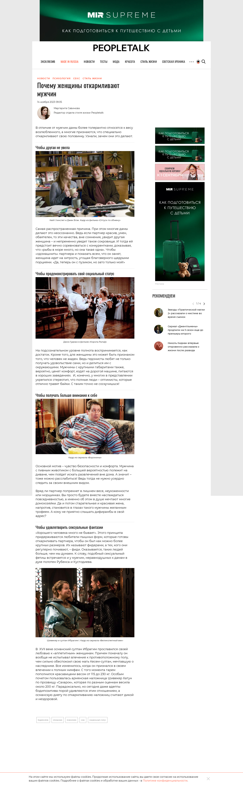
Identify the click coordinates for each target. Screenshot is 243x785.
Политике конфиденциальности (165, 780)
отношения (57, 719)
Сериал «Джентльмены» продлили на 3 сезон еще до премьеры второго (185, 330)
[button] (204, 303)
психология (71, 719)
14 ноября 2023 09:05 (49, 101)
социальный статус (97, 719)
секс (83, 719)
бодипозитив (43, 719)
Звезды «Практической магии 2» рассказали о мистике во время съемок (186, 313)
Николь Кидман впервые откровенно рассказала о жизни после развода (183, 347)
